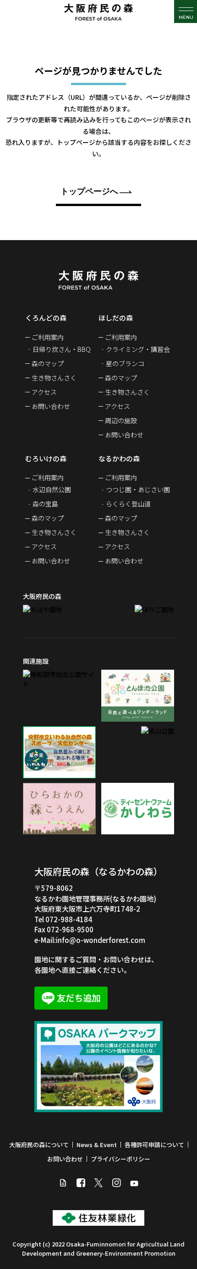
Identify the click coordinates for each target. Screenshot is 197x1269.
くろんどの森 (45, 317)
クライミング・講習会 (138, 349)
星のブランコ (125, 363)
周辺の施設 (121, 420)
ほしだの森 (115, 317)
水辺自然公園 (52, 489)
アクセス (44, 391)
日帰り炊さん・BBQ (62, 349)
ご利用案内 (48, 337)
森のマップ (48, 363)
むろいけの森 (45, 458)
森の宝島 (45, 503)
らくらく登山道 (128, 503)
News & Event (97, 1145)
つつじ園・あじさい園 (138, 489)
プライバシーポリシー (120, 1159)
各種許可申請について (154, 1145)
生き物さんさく (54, 377)
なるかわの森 (119, 458)
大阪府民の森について (39, 1145)
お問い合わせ (51, 406)
